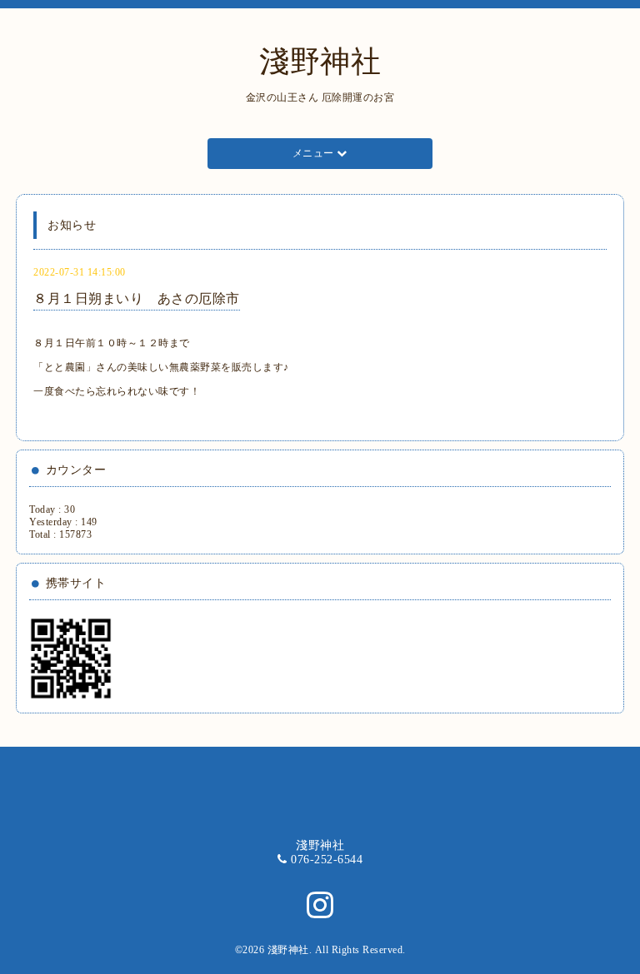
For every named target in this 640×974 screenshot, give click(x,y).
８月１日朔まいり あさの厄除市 (136, 298)
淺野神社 (320, 61)
